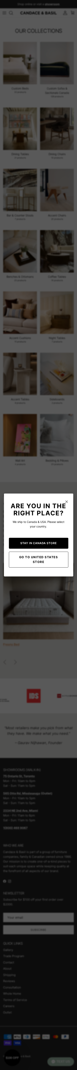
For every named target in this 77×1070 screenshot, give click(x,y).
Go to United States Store (38, 559)
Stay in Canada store (38, 543)
